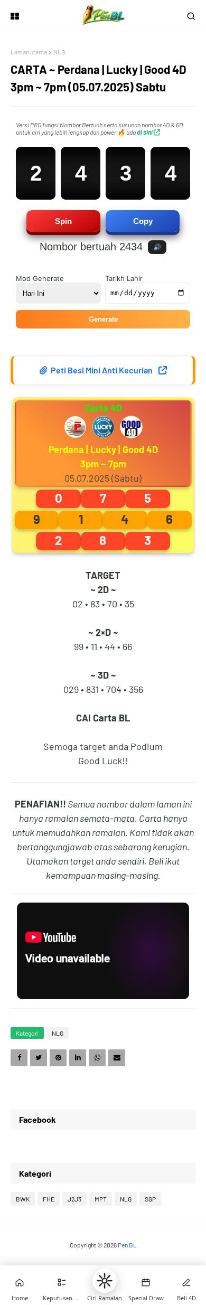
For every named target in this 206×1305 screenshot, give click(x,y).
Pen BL (127, 1244)
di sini (145, 132)
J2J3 (74, 1199)
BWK (23, 1199)
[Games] (61, 1282)
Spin (63, 221)
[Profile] (186, 1282)
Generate (103, 319)
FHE (48, 1199)
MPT (101, 1199)
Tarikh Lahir (124, 278)
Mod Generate (40, 278)
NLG (59, 51)
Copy (143, 221)
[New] (145, 1282)
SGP (150, 1199)
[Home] (19, 1282)
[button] (104, 1281)
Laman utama (29, 51)
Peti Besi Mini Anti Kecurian (101, 370)
